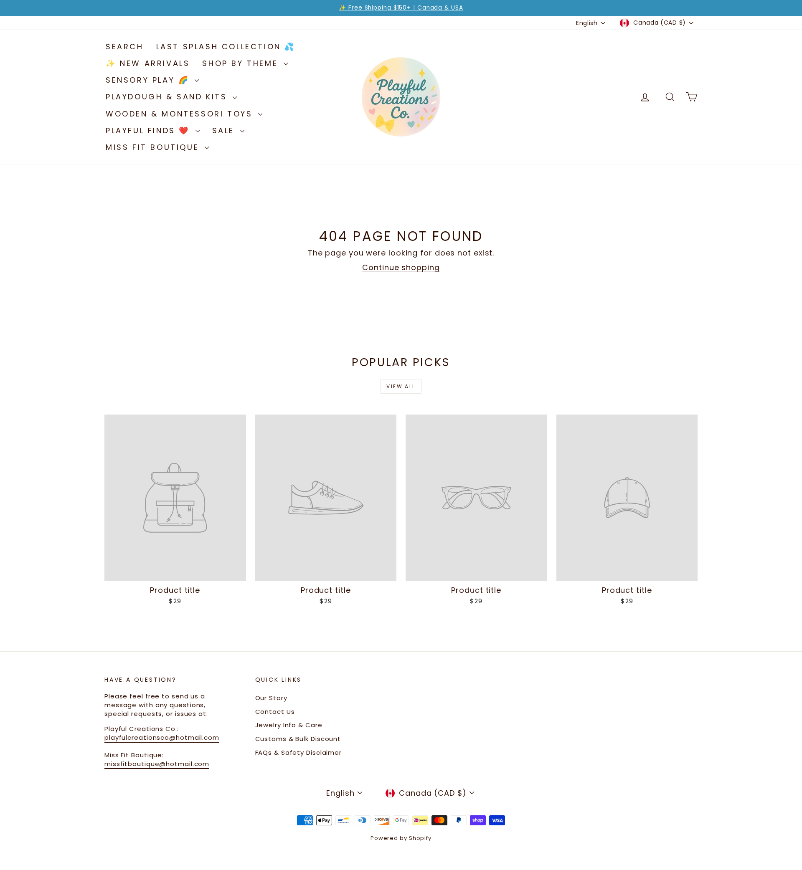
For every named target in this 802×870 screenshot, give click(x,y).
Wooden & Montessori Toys (181, 114)
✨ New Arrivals (148, 63)
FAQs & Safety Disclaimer (298, 752)
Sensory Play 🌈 (149, 80)
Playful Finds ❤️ (149, 130)
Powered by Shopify (401, 838)
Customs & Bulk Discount (298, 738)
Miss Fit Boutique (154, 147)
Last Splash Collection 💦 (225, 46)
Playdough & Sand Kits (168, 96)
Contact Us (275, 711)
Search (125, 46)
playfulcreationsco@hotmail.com (161, 737)
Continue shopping (400, 267)
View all (400, 386)
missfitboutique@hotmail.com (156, 763)
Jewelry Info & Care (288, 725)
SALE (225, 130)
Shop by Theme (241, 63)
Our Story (271, 697)
